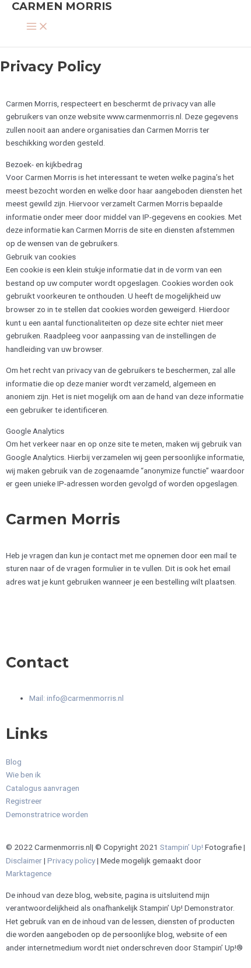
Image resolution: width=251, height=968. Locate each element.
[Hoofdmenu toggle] (37, 27)
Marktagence (28, 873)
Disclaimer (24, 860)
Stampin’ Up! (181, 847)
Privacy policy (71, 860)
